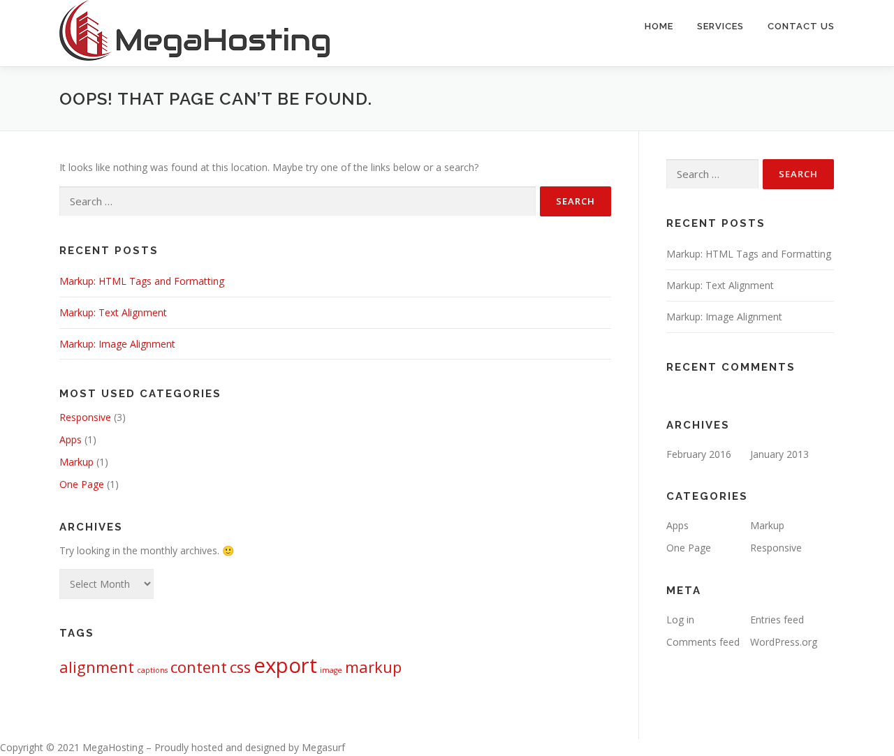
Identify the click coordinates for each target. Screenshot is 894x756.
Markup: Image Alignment (117, 343)
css (240, 667)
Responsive (85, 417)
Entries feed (777, 619)
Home (659, 26)
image (331, 670)
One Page (81, 484)
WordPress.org (783, 641)
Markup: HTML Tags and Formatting (141, 281)
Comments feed (703, 641)
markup (373, 667)
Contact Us (801, 26)
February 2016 (698, 454)
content (198, 667)
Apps (70, 439)
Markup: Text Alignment (113, 312)
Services (720, 26)
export (285, 665)
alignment (96, 667)
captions (152, 670)
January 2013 (779, 454)
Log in (680, 619)
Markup (76, 461)
